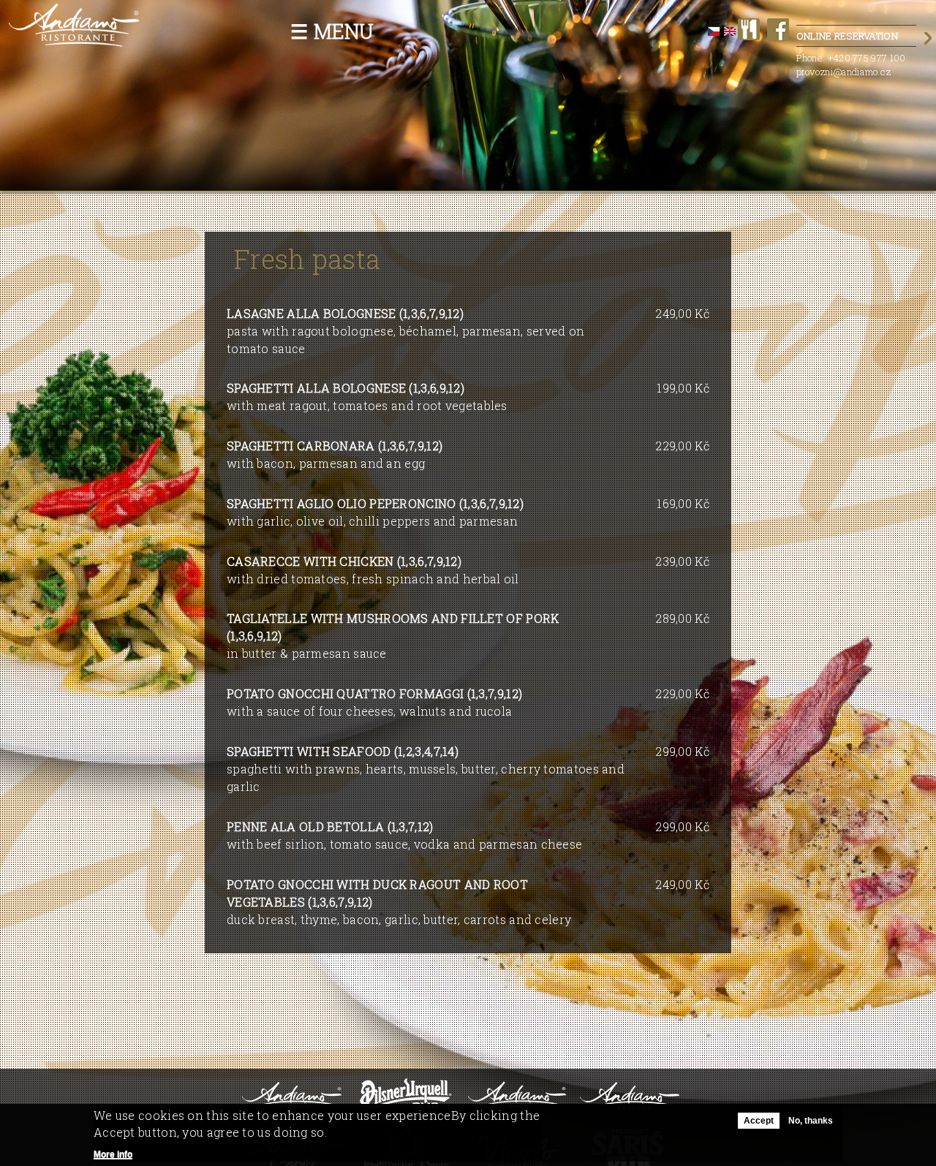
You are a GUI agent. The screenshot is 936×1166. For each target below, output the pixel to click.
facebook (778, 29)
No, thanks (810, 1121)
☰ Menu (332, 31)
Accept (759, 1121)
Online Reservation (847, 35)
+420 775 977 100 (867, 57)
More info (113, 1154)
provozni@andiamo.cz (843, 71)
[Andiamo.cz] (74, 41)
